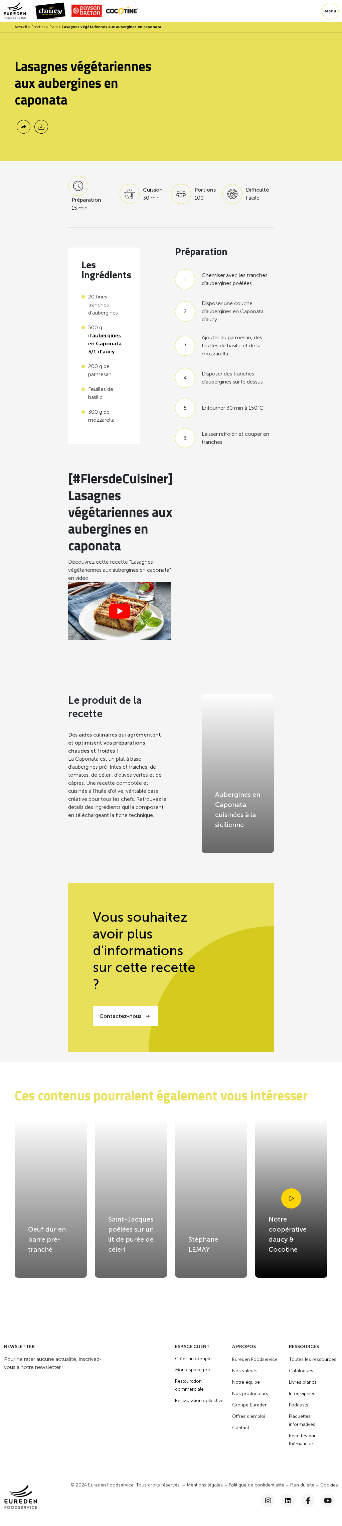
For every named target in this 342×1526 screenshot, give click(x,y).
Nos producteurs (250, 1393)
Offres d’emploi (248, 1416)
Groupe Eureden (250, 1405)
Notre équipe (246, 1382)
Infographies (302, 1393)
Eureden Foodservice (255, 1359)
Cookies (329, 1485)
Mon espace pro (192, 1370)
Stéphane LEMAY (203, 1244)
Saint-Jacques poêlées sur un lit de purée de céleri (131, 1234)
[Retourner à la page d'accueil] (18, 10)
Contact (240, 1428)
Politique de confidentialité (256, 1485)
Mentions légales (205, 1485)
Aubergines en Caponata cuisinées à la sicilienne (237, 809)
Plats (53, 27)
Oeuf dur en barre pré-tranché (47, 1239)
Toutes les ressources (312, 1359)
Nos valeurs (245, 1371)
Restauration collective (199, 1400)
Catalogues (301, 1371)
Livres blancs (303, 1382)
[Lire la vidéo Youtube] (119, 611)
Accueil (21, 27)
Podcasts (298, 1405)
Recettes (38, 27)
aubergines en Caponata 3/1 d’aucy (105, 343)
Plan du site (302, 1485)
